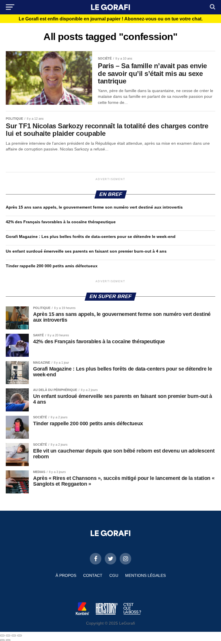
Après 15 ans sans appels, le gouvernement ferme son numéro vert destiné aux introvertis (94, 207)
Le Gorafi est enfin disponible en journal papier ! (111, 19)
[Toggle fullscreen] (14, 635)
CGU (113, 575)
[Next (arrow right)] (8, 640)
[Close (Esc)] (2, 635)
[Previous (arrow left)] (2, 640)
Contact (92, 575)
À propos (66, 575)
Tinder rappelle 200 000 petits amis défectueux (52, 266)
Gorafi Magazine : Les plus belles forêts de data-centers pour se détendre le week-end (91, 236)
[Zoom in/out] (19, 635)
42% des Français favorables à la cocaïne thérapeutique (61, 222)
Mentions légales (145, 575)
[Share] (8, 635)
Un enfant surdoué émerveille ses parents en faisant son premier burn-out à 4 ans (87, 251)
